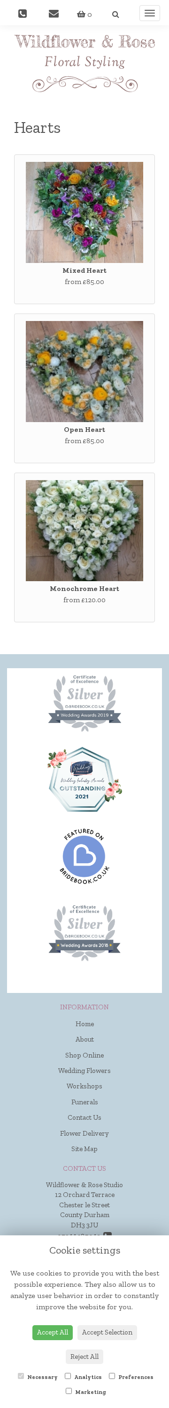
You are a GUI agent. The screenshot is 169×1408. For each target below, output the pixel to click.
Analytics (87, 1377)
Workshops (84, 1086)
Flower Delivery (84, 1133)
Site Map (84, 1149)
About (85, 1039)
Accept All (52, 1332)
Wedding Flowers (84, 1070)
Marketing (90, 1392)
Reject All (84, 1356)
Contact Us (84, 1117)
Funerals (84, 1102)
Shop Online (84, 1055)
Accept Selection (107, 1332)
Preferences (135, 1377)
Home (85, 1024)
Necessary (42, 1377)
